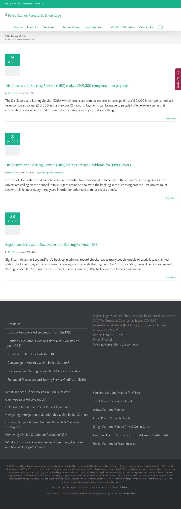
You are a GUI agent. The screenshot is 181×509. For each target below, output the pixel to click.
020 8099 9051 (12, 4)
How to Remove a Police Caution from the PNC (39, 332)
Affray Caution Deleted (108, 410)
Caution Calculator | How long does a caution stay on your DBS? (43, 343)
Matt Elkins (13, 93)
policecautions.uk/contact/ (119, 344)
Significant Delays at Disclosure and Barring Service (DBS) (51, 244)
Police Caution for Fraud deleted (114, 444)
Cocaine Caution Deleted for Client (116, 393)
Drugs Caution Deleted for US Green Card (121, 427)
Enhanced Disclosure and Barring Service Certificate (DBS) (46, 380)
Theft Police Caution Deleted (112, 401)
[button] (160, 27)
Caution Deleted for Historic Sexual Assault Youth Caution (132, 435)
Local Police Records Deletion (113, 418)
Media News (16, 40)
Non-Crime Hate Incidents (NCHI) (30, 354)
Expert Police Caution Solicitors (113, 487)
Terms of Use (130, 494)
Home (7, 40)
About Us (13, 324)
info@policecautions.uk (33, 4)
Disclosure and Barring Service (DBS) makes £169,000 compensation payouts (67, 85)
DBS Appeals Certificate (52, 173)
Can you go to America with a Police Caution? (38, 363)
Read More (171, 119)
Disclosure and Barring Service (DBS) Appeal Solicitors (43, 371)
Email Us (107, 340)
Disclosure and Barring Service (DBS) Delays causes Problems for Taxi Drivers (68, 165)
